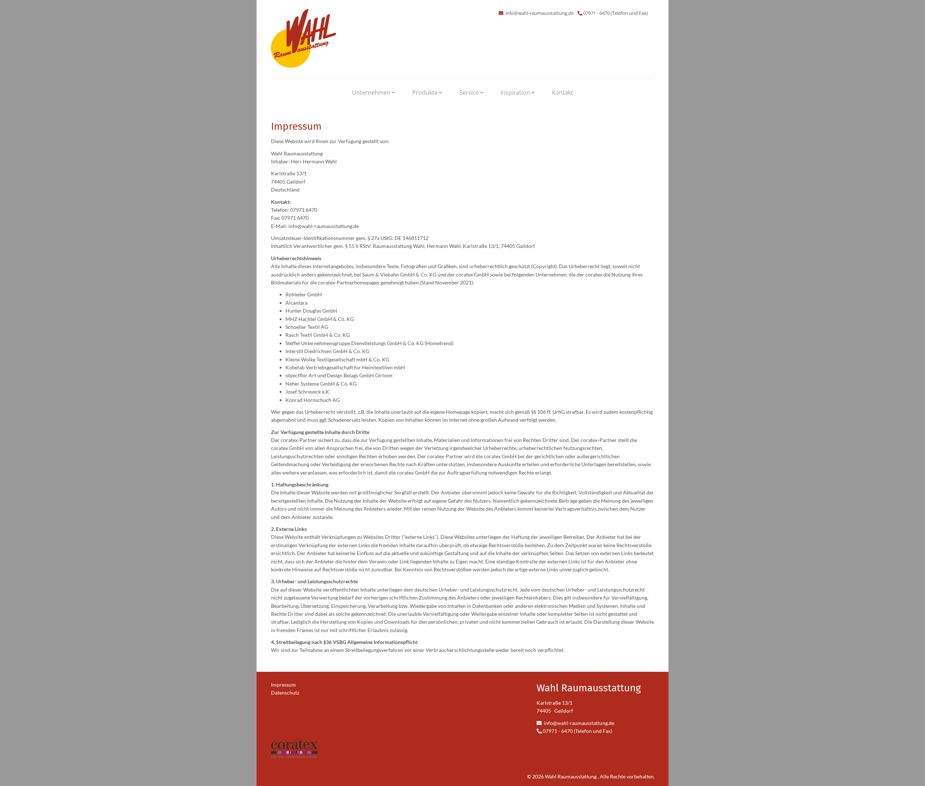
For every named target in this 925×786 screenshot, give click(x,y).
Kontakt (562, 92)
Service (469, 92)
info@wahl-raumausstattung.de (539, 13)
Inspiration (516, 92)
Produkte (425, 92)
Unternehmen (372, 92)
